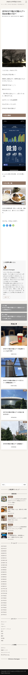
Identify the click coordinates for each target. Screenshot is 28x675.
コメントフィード (5, 652)
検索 (25, 484)
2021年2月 (3, 546)
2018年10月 (4, 565)
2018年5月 (3, 577)
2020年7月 (3, 553)
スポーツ (3, 626)
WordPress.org (5, 655)
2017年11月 (4, 591)
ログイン (3, 647)
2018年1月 (3, 586)
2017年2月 (3, 612)
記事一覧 (6, 297)
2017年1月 (3, 614)
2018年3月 (3, 581)
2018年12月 (4, 560)
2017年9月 (3, 595)
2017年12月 (4, 588)
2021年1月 (3, 548)
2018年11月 (4, 562)
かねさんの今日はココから (14, 1)
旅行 (2, 631)
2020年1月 (3, 555)
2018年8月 (3, 569)
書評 (2, 636)
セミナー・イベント (6, 629)
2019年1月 (3, 558)
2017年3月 (3, 610)
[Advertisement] (14, 33)
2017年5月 (3, 605)
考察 (2, 640)
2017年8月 (3, 598)
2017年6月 (3, 603)
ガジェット (4, 621)
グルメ (2, 624)
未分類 (2, 638)
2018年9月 (3, 567)
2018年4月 (3, 579)
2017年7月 (3, 600)
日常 (23, 16)
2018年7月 (3, 572)
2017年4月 (3, 607)
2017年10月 (4, 593)
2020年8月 (3, 551)
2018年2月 (3, 584)
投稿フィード (4, 650)
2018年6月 (3, 574)
